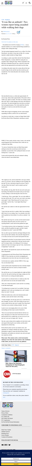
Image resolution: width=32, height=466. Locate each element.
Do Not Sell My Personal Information (10, 422)
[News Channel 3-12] (10, 3)
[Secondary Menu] (3, 2)
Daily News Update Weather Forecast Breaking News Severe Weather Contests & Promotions (6, 433)
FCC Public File (5, 416)
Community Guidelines (6, 414)
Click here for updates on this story (9, 42)
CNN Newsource (6, 31)
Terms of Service (5, 411)
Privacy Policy (4, 413)
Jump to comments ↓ (6, 348)
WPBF (22, 44)
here (4, 397)
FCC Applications (5, 420)
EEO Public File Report (7, 418)
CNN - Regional (15, 345)
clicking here (6, 393)
